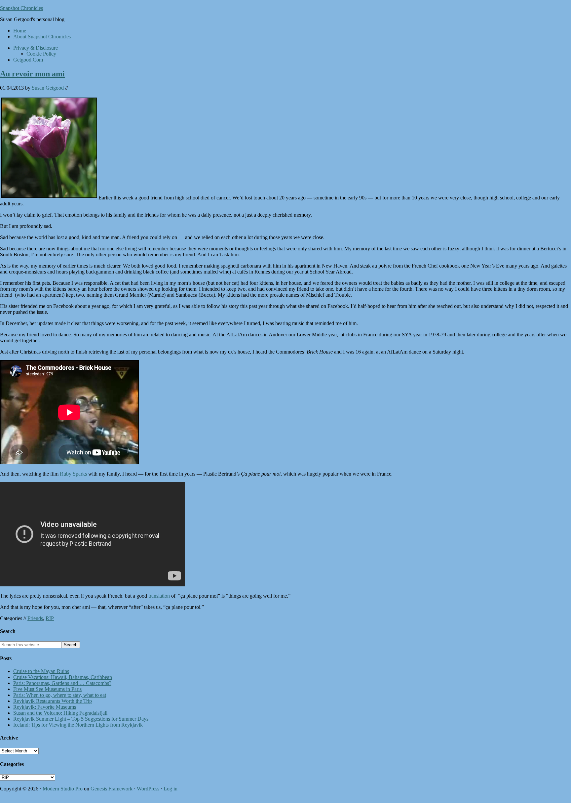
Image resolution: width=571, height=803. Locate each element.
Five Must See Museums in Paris (47, 689)
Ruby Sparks (74, 474)
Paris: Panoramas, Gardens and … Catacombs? (62, 683)
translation (159, 596)
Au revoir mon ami (32, 73)
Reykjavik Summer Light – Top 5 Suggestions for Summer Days (80, 719)
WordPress (148, 788)
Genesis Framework (112, 788)
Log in (170, 788)
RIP (50, 618)
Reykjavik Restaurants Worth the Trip (52, 701)
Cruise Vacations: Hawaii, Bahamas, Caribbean (62, 677)
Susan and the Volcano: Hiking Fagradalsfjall (60, 713)
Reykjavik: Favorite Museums (44, 707)
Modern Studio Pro (63, 788)
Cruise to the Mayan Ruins (41, 671)
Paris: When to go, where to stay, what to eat (59, 695)
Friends (35, 618)
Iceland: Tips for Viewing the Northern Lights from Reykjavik (78, 725)
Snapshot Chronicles (21, 8)
